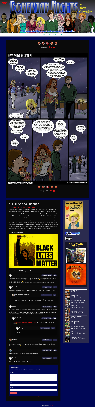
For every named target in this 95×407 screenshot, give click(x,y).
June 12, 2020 (17, 208)
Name (11, 382)
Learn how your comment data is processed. (35, 397)
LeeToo (51, 405)
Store (58, 35)
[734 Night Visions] (51, 43)
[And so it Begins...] (39, 43)
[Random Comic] (47, 43)
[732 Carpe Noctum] (43, 43)
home (34, 35)
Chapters (39, 35)
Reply (55, 275)
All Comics (45, 35)
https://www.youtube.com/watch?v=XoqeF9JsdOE (25, 322)
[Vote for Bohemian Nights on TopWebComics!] (72, 234)
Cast (54, 35)
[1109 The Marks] (56, 43)
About (50, 35)
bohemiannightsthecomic (29, 208)
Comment (12, 372)
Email (11, 388)
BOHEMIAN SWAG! (76, 245)
